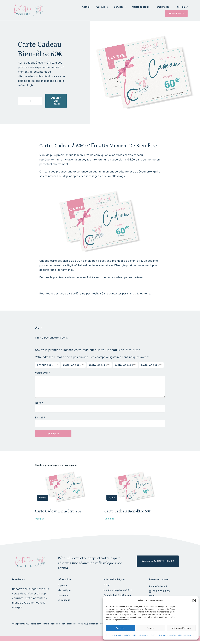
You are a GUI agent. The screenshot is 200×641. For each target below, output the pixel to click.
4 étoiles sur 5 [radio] (124, 364)
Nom (39, 402)
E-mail (40, 417)
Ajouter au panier (56, 100)
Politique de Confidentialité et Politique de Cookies (127, 635)
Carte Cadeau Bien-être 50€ (127, 511)
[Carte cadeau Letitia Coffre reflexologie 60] (29, 556)
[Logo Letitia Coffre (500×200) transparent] (28, 5)
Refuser (150, 628)
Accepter (120, 628)
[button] (194, 600)
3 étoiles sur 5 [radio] (98, 364)
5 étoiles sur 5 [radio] (150, 364)
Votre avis (42, 372)
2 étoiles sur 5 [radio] (72, 364)
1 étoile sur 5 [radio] (45, 364)
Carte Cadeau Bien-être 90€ (58, 511)
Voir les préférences (181, 628)
